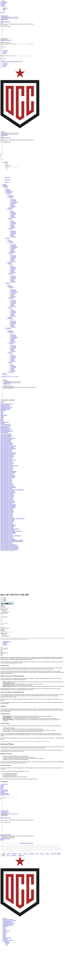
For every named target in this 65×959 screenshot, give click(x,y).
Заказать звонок (4, 19)
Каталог (2, 785)
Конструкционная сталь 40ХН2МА (8, 492)
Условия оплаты (4, 789)
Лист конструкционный (6, 434)
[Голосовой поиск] (2, 47)
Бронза (2, 414)
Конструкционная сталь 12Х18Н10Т (8, 446)
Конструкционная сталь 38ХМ (7, 490)
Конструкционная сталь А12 (7, 536)
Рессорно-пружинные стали (7, 431)
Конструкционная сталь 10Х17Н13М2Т (9, 465)
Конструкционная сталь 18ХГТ (7, 495)
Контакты (3, 792)
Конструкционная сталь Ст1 (7, 513)
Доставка (5, 644)
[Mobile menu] (2, 67)
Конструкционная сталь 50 (6, 464)
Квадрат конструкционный (6, 435)
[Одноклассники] (3, 603)
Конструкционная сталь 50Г (7, 500)
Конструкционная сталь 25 (6, 480)
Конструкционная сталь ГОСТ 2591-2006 (9, 548)
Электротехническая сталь (6, 407)
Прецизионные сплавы (6, 408)
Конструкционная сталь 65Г (7, 468)
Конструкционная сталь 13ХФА (7, 519)
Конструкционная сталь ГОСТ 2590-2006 (9, 547)
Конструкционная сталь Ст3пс (7, 463)
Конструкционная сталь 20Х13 (7, 496)
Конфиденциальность (5, 838)
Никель (2, 419)
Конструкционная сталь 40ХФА (7, 526)
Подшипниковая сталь (5, 430)
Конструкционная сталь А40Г (7, 524)
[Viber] (9, 603)
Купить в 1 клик (4, 609)
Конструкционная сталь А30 (7, 509)
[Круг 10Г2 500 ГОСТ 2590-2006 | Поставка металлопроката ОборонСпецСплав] (20, 589)
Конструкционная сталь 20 (6, 445)
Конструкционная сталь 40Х (7, 455)
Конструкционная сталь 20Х (7, 457)
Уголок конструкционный (6, 439)
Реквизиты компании (5, 794)
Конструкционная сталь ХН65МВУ (8, 448)
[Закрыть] (1, 160)
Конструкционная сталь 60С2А (7, 493)
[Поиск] (2, 154)
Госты (4, 9)
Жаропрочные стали (5, 427)
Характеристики (6, 641)
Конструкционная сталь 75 (6, 479)
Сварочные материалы (5, 424)
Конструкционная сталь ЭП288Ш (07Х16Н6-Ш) (11, 531)
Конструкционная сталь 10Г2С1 (7, 520)
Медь (2, 411)
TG (20, 61)
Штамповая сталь (4, 432)
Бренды (2, 787)
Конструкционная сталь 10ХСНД (8, 501)
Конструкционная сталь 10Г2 (7, 485)
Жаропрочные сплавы (5, 409)
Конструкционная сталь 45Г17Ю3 (8, 539)
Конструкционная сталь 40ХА (7, 510)
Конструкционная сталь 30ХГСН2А (8, 487)
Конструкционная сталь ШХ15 (7, 456)
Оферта (2, 839)
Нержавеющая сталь (5, 405)
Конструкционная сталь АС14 (7, 469)
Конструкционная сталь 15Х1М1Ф (8, 532)
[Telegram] (12, 603)
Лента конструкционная (6, 440)
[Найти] (5, 47)
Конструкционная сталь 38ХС (7, 484)
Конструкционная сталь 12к (7, 515)
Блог (4, 10)
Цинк (2, 418)
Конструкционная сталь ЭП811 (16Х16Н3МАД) (11, 535)
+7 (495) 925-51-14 (4, 15)
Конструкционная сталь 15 (6, 478)
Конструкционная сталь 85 (6, 534)
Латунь (2, 416)
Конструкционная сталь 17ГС (7, 517)
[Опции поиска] (1, 45)
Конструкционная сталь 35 (6, 450)
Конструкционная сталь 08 (6, 542)
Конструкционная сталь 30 (6, 470)
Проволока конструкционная (7, 443)
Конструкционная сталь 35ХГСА (8, 530)
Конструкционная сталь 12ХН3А (8, 486)
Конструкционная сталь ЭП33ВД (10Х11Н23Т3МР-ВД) (13, 518)
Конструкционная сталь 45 (6, 449)
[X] (7, 603)
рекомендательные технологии (26, 843)
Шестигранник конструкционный (8, 438)
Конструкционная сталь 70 (6, 482)
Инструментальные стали (6, 428)
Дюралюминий (4, 415)
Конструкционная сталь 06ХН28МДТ (9, 544)
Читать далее (3, 848)
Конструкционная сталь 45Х (7, 462)
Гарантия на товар (4, 793)
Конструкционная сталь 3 (6, 458)
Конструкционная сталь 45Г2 (7, 527)
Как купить (5, 642)
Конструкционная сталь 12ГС (7, 522)
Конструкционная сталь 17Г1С (7, 473)
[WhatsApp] (10, 603)
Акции (2, 786)
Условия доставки (4, 790)
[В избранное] (3, 598)
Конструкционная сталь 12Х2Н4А (8, 472)
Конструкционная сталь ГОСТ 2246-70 (9, 549)
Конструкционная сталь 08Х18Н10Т (8, 453)
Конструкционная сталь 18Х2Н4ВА (8, 525)
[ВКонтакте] (2, 603)
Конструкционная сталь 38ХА (7, 499)
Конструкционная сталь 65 (6, 488)
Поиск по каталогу (5, 44)
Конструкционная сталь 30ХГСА (8, 454)
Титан (2, 412)
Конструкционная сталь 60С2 (7, 508)
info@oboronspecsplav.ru (6, 21)
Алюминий (3, 410)
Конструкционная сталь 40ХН (7, 474)
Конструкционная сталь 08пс (7, 512)
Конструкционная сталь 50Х (7, 523)
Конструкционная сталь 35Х (7, 497)
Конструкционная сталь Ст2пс (7, 494)
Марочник (5, 8)
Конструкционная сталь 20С (7, 516)
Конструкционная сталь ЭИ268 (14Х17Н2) (10, 528)
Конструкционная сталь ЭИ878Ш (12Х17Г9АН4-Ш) (12, 540)
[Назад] (7, 164)
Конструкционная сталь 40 (6, 461)
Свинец (2, 417)
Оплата (4, 643)
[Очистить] (32, 44)
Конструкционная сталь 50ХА (7, 511)
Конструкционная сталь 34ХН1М (8, 505)
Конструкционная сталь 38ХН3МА (8, 507)
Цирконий (3, 423)
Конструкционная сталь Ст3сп (7, 466)
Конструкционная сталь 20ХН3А (8, 477)
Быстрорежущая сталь (5, 426)
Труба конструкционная (6, 437)
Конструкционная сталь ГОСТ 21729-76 (9, 546)
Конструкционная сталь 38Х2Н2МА (8, 471)
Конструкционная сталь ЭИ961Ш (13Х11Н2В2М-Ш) (12, 489)
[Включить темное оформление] (2, 41)
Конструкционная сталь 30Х (7, 538)
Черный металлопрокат (6, 404)
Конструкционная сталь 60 (6, 481)
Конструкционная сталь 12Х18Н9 (8, 533)
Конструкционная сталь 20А (7, 543)
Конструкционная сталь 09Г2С (7, 447)
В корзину (3, 606)
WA (21, 61)
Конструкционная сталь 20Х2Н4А (8, 476)
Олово (2, 420)
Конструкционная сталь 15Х (7, 503)
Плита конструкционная (6, 441)
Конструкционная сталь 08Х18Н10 (8, 459)
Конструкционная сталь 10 (6, 451)
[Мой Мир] (5, 603)
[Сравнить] (3, 600)
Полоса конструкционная (6, 442)
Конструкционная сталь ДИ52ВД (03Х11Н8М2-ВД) (12, 541)
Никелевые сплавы (5, 422)
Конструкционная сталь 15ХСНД (8, 502)
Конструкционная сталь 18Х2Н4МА (8, 504)
